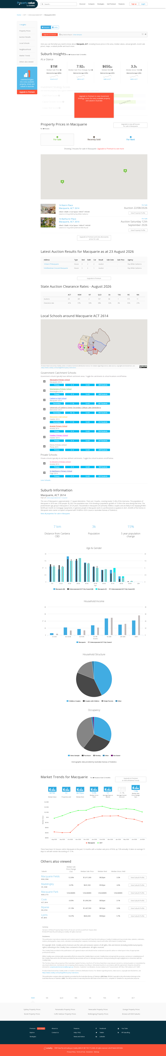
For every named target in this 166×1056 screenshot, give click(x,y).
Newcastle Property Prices (98, 1009)
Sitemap (96, 1052)
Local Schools (24, 43)
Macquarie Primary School (60, 380)
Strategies (100, 4)
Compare (91, 4)
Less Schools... (46, 480)
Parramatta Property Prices (65, 1009)
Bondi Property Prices (32, 1014)
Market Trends (24, 56)
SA (90, 998)
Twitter (101, 1032)
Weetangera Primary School (60, 389)
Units (56, 27)
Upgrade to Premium (27, 92)
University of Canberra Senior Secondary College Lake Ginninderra (75, 407)
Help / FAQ (77, 1032)
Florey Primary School (58, 445)
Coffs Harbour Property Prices (65, 1014)
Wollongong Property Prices (98, 1014)
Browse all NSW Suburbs (131, 1014)
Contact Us (55, 1032)
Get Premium (111, 4)
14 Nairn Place (69, 206)
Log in (143, 4)
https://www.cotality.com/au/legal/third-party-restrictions (58, 367)
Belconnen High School (58, 417)
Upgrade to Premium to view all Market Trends (130, 779)
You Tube (124, 1028)
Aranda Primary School (58, 426)
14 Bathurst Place (69, 220)
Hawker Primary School (59, 435)
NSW (33, 998)
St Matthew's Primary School (61, 471)
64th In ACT (134, 79)
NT (119, 998)
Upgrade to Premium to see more (110, 148)
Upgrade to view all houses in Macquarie (130, 125)
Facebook (102, 1028)
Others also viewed (26, 62)
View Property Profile (138, 213)
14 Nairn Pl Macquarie (51, 264)
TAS (104, 998)
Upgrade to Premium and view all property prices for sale (94, 238)
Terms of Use (81, 1052)
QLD (61, 998)
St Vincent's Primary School (60, 462)
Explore (32, 1032)
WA (76, 998)
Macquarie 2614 (49, 15)
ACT (133, 998)
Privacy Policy (71, 1052)
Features (122, 4)
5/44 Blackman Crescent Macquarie (56, 268)
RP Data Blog (125, 1032)
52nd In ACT (54, 79)
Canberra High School (58, 398)
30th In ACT (80, 79)
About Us (55, 1028)
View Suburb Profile (137, 877)
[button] (88, 347)
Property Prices (24, 31)
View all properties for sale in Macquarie (55, 513)
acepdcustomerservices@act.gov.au (61, 967)
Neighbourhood (25, 49)
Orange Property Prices (131, 1009)
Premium (37, 1028)
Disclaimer (89, 1052)
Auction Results (25, 37)
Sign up (134, 4)
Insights (23, 25)
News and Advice (79, 1037)
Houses (46, 27)
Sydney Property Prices (32, 1009)
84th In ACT (107, 79)
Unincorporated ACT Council (57, 498)
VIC (47, 998)
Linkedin (102, 1037)
